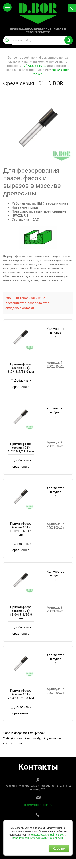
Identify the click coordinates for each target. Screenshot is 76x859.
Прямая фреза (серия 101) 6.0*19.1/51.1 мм (21, 447)
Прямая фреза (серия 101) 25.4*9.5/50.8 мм (21, 694)
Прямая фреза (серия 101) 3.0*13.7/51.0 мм (21, 368)
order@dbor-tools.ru (38, 805)
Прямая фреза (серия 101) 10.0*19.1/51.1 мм (21, 529)
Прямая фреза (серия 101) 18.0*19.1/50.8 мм (21, 612)
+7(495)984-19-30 (34, 66)
